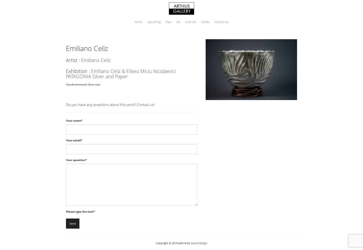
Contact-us (221, 22)
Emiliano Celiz (96, 60)
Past (168, 22)
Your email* (74, 140)
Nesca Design (199, 243)
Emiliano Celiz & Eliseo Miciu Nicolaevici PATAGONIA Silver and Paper (121, 74)
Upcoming (154, 22)
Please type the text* (80, 212)
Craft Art (190, 22)
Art (178, 22)
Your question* (76, 160)
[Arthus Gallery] (181, 8)
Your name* (74, 120)
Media (205, 22)
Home (138, 22)
